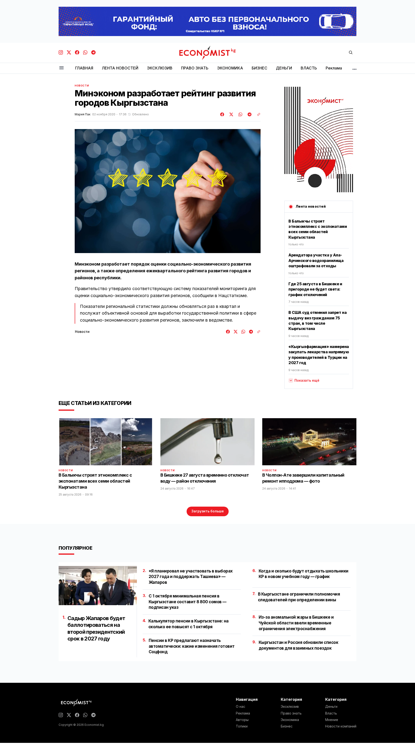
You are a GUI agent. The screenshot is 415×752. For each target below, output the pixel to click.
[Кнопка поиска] (350, 53)
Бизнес (287, 726)
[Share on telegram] (248, 114)
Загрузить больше (207, 511)
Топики (242, 726)
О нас (240, 706)
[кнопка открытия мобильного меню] (61, 68)
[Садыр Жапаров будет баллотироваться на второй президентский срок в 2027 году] (98, 585)
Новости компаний (340, 726)
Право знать (291, 713)
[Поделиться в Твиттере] (230, 114)
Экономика (290, 720)
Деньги (331, 706)
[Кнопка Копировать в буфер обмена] (257, 114)
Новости (82, 85)
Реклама (243, 713)
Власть (331, 713)
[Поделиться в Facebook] (222, 114)
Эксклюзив (290, 706)
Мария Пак (82, 114)
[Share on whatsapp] (239, 114)
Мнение (331, 720)
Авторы (242, 720)
